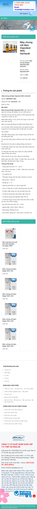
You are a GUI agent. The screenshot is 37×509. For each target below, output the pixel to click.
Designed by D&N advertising (9, 507)
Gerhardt (14, 101)
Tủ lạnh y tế (8, 394)
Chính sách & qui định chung (13, 423)
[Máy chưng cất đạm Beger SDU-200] (11, 284)
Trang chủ (7, 370)
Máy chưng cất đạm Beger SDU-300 (9, 320)
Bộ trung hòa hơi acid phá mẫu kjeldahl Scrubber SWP (9, 244)
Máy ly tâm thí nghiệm (11, 397)
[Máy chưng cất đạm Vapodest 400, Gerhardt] (10, 47)
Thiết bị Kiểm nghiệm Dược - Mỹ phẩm (16, 391)
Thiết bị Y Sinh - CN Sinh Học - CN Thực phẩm (18, 388)
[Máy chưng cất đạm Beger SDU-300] (11, 309)
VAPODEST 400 (11, 99)
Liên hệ (6, 381)
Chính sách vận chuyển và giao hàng (15, 421)
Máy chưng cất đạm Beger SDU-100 (9, 270)
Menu (5, 18)
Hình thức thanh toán (10, 412)
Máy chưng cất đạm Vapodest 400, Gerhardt (16, 96)
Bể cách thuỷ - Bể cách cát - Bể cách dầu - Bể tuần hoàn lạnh (18, 401)
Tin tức (6, 378)
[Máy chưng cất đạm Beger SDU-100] (11, 259)
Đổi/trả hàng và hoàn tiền (12, 418)
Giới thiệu (7, 372)
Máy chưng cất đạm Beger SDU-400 (9, 345)
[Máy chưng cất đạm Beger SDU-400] (11, 334)
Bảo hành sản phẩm (10, 415)
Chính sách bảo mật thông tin (13, 409)
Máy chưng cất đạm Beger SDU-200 (9, 295)
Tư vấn (6, 375)
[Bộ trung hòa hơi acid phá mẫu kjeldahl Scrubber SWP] (11, 234)
